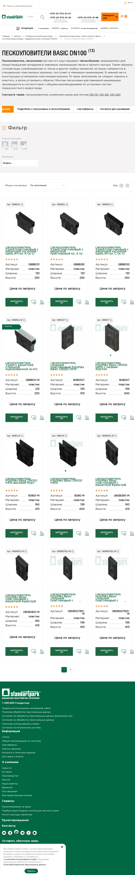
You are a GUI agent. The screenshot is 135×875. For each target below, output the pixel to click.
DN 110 (94, 95)
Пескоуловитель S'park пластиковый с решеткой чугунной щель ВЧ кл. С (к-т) (111, 250)
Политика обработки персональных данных (26, 712)
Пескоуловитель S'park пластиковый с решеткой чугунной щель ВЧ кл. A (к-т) (21, 250)
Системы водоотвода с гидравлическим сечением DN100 (29, 39)
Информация (11, 731)
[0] (121, 17)
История (7, 772)
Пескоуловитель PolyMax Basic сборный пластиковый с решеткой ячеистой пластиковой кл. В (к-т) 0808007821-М (111, 600)
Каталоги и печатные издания (18, 753)
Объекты (56, 28)
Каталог (17, 36)
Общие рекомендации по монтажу (21, 741)
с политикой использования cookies (20, 859)
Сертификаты (9, 745)
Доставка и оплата (12, 757)
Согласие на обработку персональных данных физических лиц (37, 716)
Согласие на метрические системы (21, 728)
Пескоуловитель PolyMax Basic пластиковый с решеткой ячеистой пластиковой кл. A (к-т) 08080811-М (111, 484)
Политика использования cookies (20, 724)
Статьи (6, 737)
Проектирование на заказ (16, 807)
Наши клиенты (10, 784)
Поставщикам (9, 791)
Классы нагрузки (11, 749)
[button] (110, 355)
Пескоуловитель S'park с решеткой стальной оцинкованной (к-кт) (21, 366)
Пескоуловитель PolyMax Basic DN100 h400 (66, 481)
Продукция (27, 28)
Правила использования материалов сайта (26, 708)
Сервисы (64, 28)
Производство (10, 776)
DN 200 (115, 95)
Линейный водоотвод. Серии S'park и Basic (80, 36)
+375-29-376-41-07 (61, 14)
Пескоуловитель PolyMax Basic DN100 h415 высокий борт (21, 481)
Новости (7, 768)
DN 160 (104, 95)
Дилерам (104, 28)
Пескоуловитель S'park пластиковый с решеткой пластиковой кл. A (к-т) (66, 251)
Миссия (6, 780)
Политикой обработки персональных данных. (24, 864)
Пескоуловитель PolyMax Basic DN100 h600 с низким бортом (111, 366)
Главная (6, 36)
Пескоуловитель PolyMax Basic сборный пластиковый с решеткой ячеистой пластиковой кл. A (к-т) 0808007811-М (66, 600)
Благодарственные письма (17, 795)
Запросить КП (16, 302)
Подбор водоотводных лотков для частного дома (30, 811)
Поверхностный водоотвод (39, 36)
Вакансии (7, 788)
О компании (43, 28)
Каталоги (75, 28)
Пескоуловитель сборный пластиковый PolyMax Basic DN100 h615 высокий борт (67, 367)
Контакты (113, 28)
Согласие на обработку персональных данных (28, 720)
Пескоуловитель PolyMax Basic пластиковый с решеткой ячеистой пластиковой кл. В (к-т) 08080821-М (21, 600)
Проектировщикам (89, 28)
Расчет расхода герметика (17, 815)
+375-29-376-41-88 (88, 18)
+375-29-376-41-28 (60, 18)
